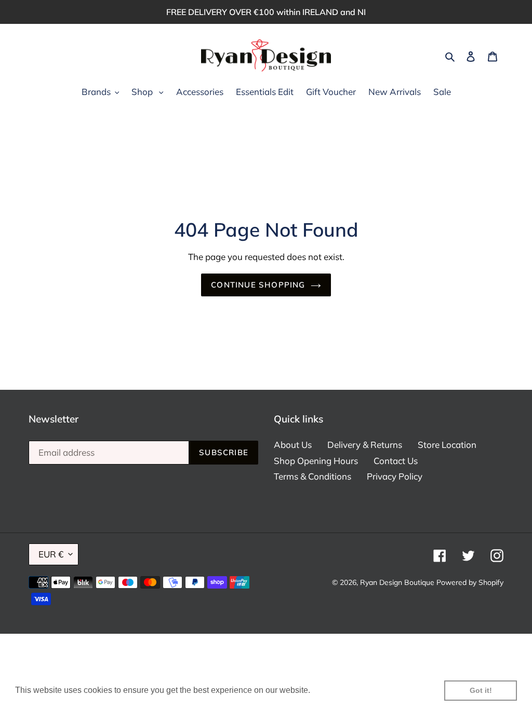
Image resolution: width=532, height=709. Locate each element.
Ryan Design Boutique (397, 582)
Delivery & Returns (364, 444)
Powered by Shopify (469, 582)
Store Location (447, 444)
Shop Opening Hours (316, 460)
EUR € (50, 554)
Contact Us (396, 460)
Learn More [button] (335, 690)
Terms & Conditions (312, 476)
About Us (293, 444)
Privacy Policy (394, 476)
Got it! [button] (481, 690)
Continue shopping (258, 285)
